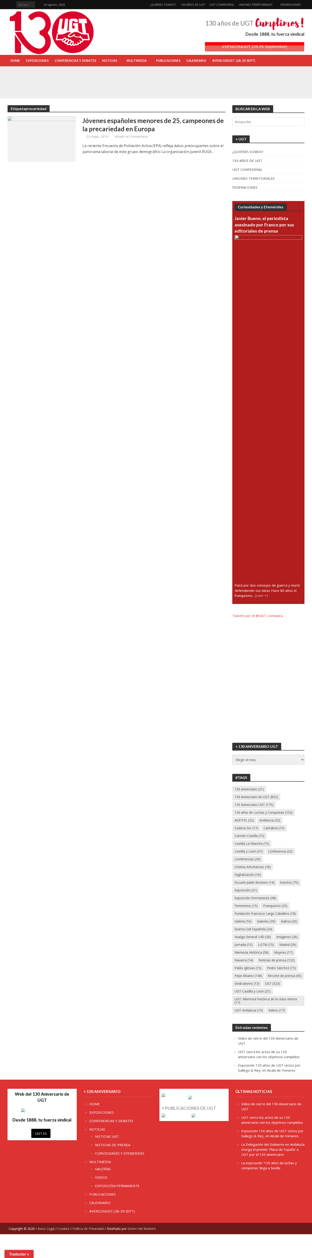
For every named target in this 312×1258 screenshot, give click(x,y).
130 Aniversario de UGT (256, 797)
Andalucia (269, 820)
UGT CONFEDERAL (222, 5)
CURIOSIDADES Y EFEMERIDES (119, 1153)
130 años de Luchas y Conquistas (264, 812)
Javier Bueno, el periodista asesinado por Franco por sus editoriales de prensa (264, 224)
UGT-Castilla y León (252, 991)
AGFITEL (244, 820)
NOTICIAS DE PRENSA (112, 1145)
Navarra (244, 960)
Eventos (289, 882)
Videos (276, 1010)
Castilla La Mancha (252, 843)
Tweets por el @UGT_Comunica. (257, 615)
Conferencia (280, 851)
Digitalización (248, 874)
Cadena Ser (246, 828)
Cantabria (274, 828)
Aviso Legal (46, 1228)
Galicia (289, 921)
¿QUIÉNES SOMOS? (163, 5)
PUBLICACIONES (168, 60)
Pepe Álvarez (248, 976)
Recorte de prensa (284, 976)
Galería (243, 921)
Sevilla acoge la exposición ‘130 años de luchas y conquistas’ (112, 87)
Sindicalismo (247, 983)
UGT (272, 983)
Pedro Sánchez (281, 968)
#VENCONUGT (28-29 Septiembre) (254, 46)
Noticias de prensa (277, 960)
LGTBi (266, 944)
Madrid (287, 944)
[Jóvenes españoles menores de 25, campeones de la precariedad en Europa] (42, 138)
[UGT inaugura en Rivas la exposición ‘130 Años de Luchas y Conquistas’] (39, 76)
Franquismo (275, 906)
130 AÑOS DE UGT (193, 5)
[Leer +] (261, 595)
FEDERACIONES (290, 5)
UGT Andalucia (249, 1010)
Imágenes (287, 937)
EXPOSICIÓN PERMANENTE (117, 1185)
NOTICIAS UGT (107, 1136)
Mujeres (283, 952)
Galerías (266, 921)
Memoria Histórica (252, 952)
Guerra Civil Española (253, 929)
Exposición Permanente (255, 898)
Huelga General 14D (253, 937)
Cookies (63, 1228)
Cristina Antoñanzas (253, 867)
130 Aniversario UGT (254, 804)
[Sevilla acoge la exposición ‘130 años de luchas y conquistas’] (39, 86)
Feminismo (246, 906)
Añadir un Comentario (131, 136)
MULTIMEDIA (137, 60)
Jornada (244, 944)
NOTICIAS (109, 60)
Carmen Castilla (249, 836)
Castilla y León (249, 851)
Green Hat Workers (142, 1228)
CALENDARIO (196, 60)
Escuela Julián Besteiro (255, 882)
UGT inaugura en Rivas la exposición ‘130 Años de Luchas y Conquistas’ (119, 76)
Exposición (246, 890)
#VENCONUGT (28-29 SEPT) (233, 60)
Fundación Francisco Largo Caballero (265, 913)
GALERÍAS (103, 1169)
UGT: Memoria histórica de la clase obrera (266, 1001)
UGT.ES (41, 1133)
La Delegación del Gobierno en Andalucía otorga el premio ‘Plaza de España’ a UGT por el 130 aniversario (272, 1149)
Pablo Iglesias (248, 968)
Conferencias (248, 859)
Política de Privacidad (88, 1228)
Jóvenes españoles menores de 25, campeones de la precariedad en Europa (153, 125)
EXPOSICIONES (37, 60)
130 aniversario (249, 789)
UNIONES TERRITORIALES (255, 5)
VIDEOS (101, 1177)
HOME (15, 60)
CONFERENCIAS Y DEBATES (75, 60)
